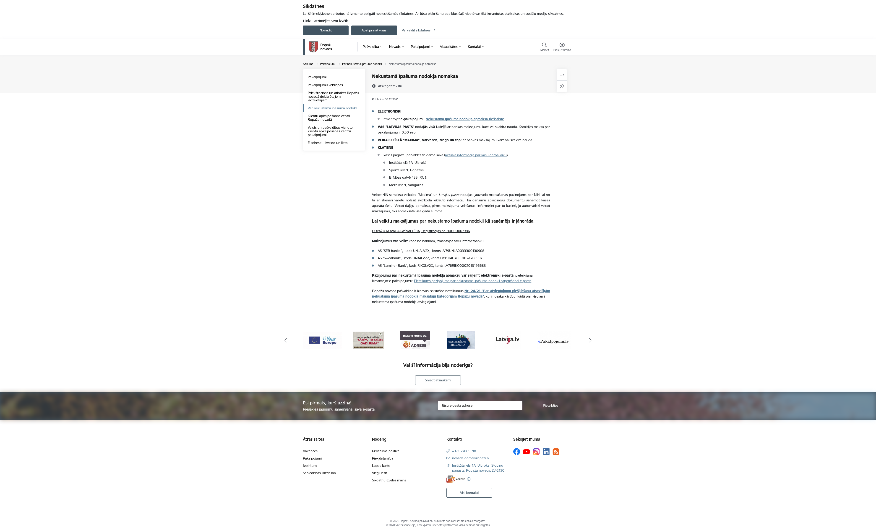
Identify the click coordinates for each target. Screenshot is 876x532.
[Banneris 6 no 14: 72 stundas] (368, 340)
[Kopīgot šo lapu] (562, 86)
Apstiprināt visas (374, 30)
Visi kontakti (469, 493)
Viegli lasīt (379, 473)
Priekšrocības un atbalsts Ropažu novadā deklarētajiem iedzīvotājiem (333, 96)
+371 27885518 (464, 451)
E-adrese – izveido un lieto (328, 143)
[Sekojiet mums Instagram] (536, 451)
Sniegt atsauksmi (438, 380)
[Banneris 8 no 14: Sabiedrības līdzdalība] (461, 340)
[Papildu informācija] (468, 479)
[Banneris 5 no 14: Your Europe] (322, 340)
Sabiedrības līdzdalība (319, 473)
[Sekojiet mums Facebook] (516, 451)
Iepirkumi (310, 465)
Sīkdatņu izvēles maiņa (389, 480)
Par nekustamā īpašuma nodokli (332, 108)
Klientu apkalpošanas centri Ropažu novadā (329, 118)
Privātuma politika (385, 451)
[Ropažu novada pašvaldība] (320, 46)
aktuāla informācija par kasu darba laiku (476, 155)
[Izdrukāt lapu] (562, 74)
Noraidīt (326, 30)
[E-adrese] (455, 479)
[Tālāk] (591, 340)
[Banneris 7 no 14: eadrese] (415, 340)
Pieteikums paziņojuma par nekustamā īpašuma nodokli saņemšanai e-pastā (472, 281)
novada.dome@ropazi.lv (470, 458)
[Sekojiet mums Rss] (556, 451)
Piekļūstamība (382, 458)
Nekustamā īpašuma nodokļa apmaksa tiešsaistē (465, 119)
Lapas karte (381, 465)
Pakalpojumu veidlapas (325, 85)
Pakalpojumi (317, 77)
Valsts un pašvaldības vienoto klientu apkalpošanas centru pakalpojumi (330, 131)
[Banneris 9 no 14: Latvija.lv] (507, 340)
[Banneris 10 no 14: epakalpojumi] (554, 340)
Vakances (310, 451)
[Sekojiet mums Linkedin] (546, 451)
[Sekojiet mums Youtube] (526, 451)
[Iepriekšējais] (286, 340)
